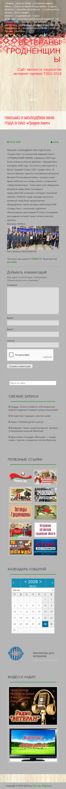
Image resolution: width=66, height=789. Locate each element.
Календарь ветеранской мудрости (36, 19)
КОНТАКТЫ (20, 31)
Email (10, 329)
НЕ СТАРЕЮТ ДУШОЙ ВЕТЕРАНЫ (32, 20)
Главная (9, 3)
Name (10, 318)
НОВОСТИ (36, 259)
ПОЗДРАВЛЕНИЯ (23, 16)
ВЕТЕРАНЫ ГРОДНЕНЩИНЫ (33, 51)
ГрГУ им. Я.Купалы (42, 786)
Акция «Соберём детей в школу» (27, 422)
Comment (12, 285)
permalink (12, 262)
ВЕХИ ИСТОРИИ (23, 3)
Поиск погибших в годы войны (30, 7)
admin (56, 142)
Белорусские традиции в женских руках (30, 416)
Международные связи (34, 28)
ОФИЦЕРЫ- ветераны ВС (29, 10)
